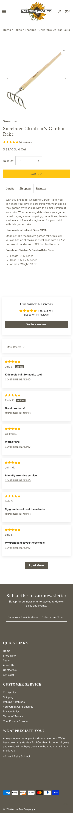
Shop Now (9, 655)
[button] (11, 142)
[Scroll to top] (65, 804)
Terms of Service (13, 716)
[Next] (65, 79)
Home (7, 29)
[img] (12, 361)
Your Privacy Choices (16, 721)
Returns (41, 188)
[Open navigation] (10, 11)
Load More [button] (36, 565)
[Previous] (8, 79)
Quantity (8, 160)
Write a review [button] (36, 324)
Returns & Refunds (14, 701)
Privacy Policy (11, 711)
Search (7, 660)
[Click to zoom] (64, 51)
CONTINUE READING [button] (18, 379)
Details (10, 188)
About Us (8, 665)
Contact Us (10, 669)
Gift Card (8, 674)
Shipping (25, 188)
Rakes (18, 29)
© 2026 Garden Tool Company (18, 809)
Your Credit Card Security (18, 706)
